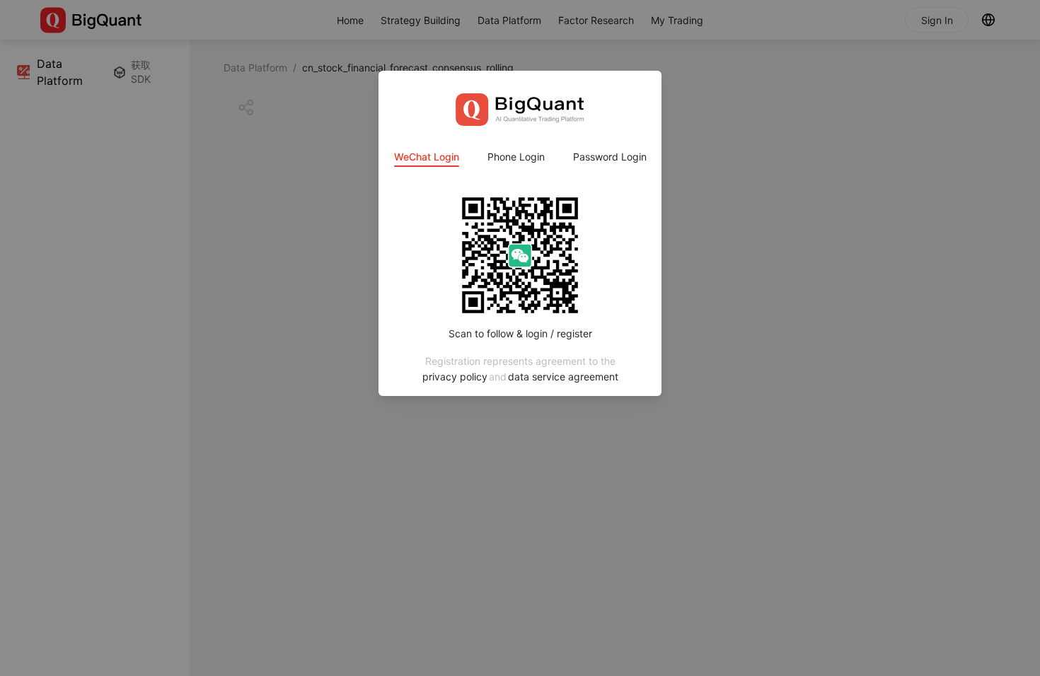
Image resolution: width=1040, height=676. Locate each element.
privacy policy (454, 377)
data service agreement (563, 377)
